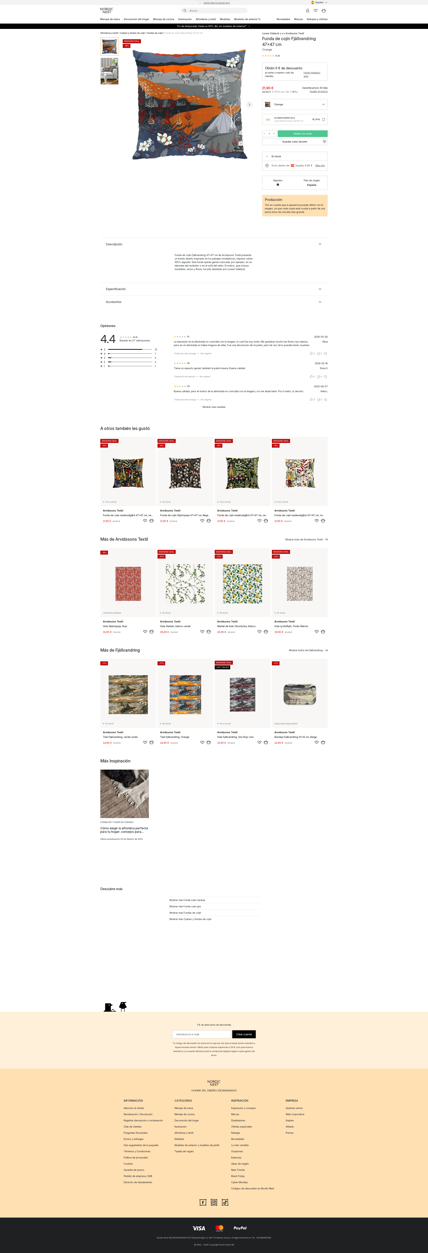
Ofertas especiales (241, 1126)
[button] (271, 55)
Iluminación (185, 19)
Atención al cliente (134, 1108)
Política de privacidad (136, 1157)
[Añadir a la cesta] (151, 520)
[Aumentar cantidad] (274, 133)
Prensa (289, 1132)
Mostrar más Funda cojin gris (185, 906)
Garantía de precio (134, 1169)
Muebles (225, 19)
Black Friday (238, 1176)
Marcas (298, 19)
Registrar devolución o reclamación (143, 1120)
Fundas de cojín (155, 33)
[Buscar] (185, 10)
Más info (320, 165)
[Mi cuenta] (308, 11)
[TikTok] (225, 1202)
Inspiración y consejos (243, 1108)
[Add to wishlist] (145, 520)
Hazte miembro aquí (312, 74)
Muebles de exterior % (247, 19)
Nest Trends (238, 1169)
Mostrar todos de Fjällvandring (306, 650)
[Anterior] (130, 104)
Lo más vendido (240, 1145)
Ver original (205, 353)
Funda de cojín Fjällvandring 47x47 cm (184, 33)
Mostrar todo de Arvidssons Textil (304, 539)
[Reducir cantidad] (264, 133)
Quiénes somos (294, 1108)
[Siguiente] (249, 104)
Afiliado (290, 1126)
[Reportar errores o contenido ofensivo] (325, 353)
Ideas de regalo (240, 1163)
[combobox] (319, 2)
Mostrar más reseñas (214, 407)
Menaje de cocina (163, 19)
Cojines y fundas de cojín (132, 33)
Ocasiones (237, 1151)
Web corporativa (295, 1114)
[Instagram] (214, 1202)
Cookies (128, 1163)
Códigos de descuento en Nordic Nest (252, 1188)
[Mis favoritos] (316, 11)
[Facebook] (202, 1202)
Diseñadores (238, 1120)
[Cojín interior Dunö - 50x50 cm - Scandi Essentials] (267, 119)
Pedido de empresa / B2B (138, 1176)
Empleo (290, 1120)
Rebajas (235, 1132)
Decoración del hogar (136, 19)
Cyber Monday (239, 1182)
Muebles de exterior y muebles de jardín (197, 1145)
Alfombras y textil (206, 19)
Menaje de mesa (110, 19)
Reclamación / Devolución (138, 1114)
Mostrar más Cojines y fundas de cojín (190, 919)
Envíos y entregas (133, 1139)
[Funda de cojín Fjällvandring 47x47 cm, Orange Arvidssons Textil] (190, 104)
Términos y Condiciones (137, 1151)
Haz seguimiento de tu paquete (141, 1145)
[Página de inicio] (106, 10)
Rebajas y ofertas (317, 19)
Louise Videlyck (270, 33)
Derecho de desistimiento (138, 1182)
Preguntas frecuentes (136, 1132)
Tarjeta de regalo (184, 1151)
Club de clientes (133, 1126)
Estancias (236, 1157)
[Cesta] (324, 11)
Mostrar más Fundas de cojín (185, 912)
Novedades (283, 19)
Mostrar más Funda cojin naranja (187, 900)
